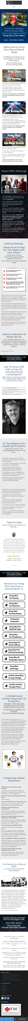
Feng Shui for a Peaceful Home (9, 977)
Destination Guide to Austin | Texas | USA (11, 974)
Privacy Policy (3, 985)
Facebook (5, 998)
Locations (3, 991)
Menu (14, 6)
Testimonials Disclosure (5, 990)
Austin (3, 943)
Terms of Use (3, 986)
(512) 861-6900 (14, 359)
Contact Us (3, 992)
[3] (15, 907)
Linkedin (8, 998)
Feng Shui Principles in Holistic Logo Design (12, 980)
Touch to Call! (8, 1019)
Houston (20, 943)
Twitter (2, 998)
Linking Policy (4, 988)
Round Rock (12, 952)
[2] (6, 903)
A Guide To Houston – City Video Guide (11, 975)
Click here (4, 910)
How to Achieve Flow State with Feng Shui (12, 978)
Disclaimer (3, 987)
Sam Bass (16, 893)
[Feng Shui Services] (14, 3)
